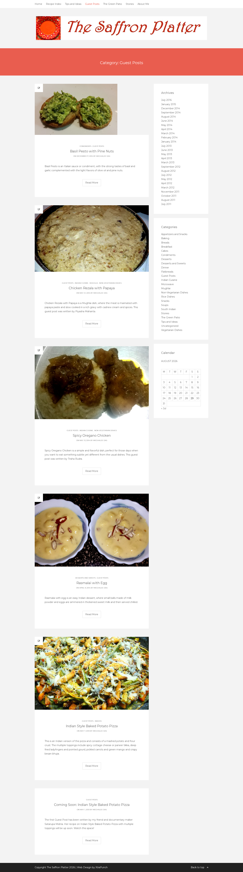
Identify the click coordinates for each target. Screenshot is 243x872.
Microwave (167, 284)
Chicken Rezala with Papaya (92, 288)
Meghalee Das (103, 156)
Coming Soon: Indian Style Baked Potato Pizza (92, 805)
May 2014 (166, 125)
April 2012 (166, 183)
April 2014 (166, 129)
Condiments (85, 146)
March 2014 (168, 133)
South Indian (168, 309)
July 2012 (166, 175)
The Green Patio (112, 3)
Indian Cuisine (81, 283)
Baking (165, 238)
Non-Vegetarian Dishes (110, 283)
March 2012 (167, 187)
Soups (164, 305)
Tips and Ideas (73, 3)
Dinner (165, 267)
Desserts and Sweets (85, 578)
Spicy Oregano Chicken (92, 435)
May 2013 (166, 154)
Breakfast (166, 246)
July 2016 (166, 100)
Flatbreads (167, 271)
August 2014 (168, 116)
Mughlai (94, 283)
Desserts (166, 259)
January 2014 (168, 141)
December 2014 (170, 108)
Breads (165, 242)
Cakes (164, 250)
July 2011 (166, 204)
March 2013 (167, 162)
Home (38, 3)
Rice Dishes (168, 296)
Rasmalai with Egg (91, 583)
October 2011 (168, 195)
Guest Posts (92, 3)
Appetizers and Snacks (174, 234)
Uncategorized (169, 325)
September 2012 (170, 166)
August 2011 (168, 199)
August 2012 (168, 170)
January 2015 (168, 104)
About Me (143, 3)
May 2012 (166, 179)
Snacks (98, 721)
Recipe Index (53, 3)
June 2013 (167, 150)
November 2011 (170, 191)
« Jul (163, 408)
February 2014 (169, 137)
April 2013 (166, 158)
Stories (130, 3)
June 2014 (167, 120)
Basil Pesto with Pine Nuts (92, 151)
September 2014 (171, 112)
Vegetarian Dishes (171, 330)
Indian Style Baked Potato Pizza (92, 726)
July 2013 (166, 145)
